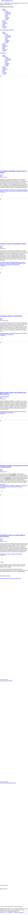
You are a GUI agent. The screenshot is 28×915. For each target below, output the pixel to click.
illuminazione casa (20, 263)
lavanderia (6, 190)
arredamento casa (3, 553)
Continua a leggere (21, 571)
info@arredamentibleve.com (7, 0)
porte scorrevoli (12, 190)
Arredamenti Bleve (5, 396)
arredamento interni (4, 411)
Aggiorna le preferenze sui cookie (21, 912)
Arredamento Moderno (4, 189)
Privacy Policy (3, 912)
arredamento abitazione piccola (15, 262)
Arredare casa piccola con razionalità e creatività (13, 243)
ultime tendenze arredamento (22, 190)
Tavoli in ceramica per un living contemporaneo (13, 779)
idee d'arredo (5, 486)
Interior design (16, 333)
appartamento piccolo (4, 262)
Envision (20, 906)
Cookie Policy (10, 912)
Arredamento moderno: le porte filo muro (11, 316)
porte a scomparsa (23, 333)
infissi (11, 333)
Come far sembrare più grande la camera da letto (13, 677)
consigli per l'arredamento (22, 189)
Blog (1, 176)
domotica (2, 190)
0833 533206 (16, 3)
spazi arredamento (15, 264)
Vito (2, 174)
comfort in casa (13, 189)
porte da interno (3, 334)
